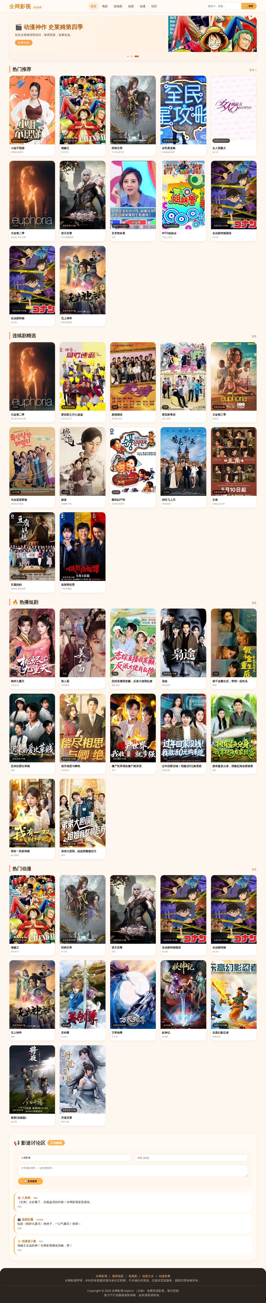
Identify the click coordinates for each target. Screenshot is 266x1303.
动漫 (142, 6)
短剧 (131, 6)
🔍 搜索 (249, 6)
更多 (254, 336)
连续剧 (118, 6)
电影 (105, 6)
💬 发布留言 (30, 1181)
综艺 (154, 6)
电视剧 (133, 1276)
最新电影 (118, 1276)
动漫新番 (164, 1276)
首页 (93, 6)
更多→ (253, 70)
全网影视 (101, 1276)
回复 (19, 1206)
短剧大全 (148, 1276)
